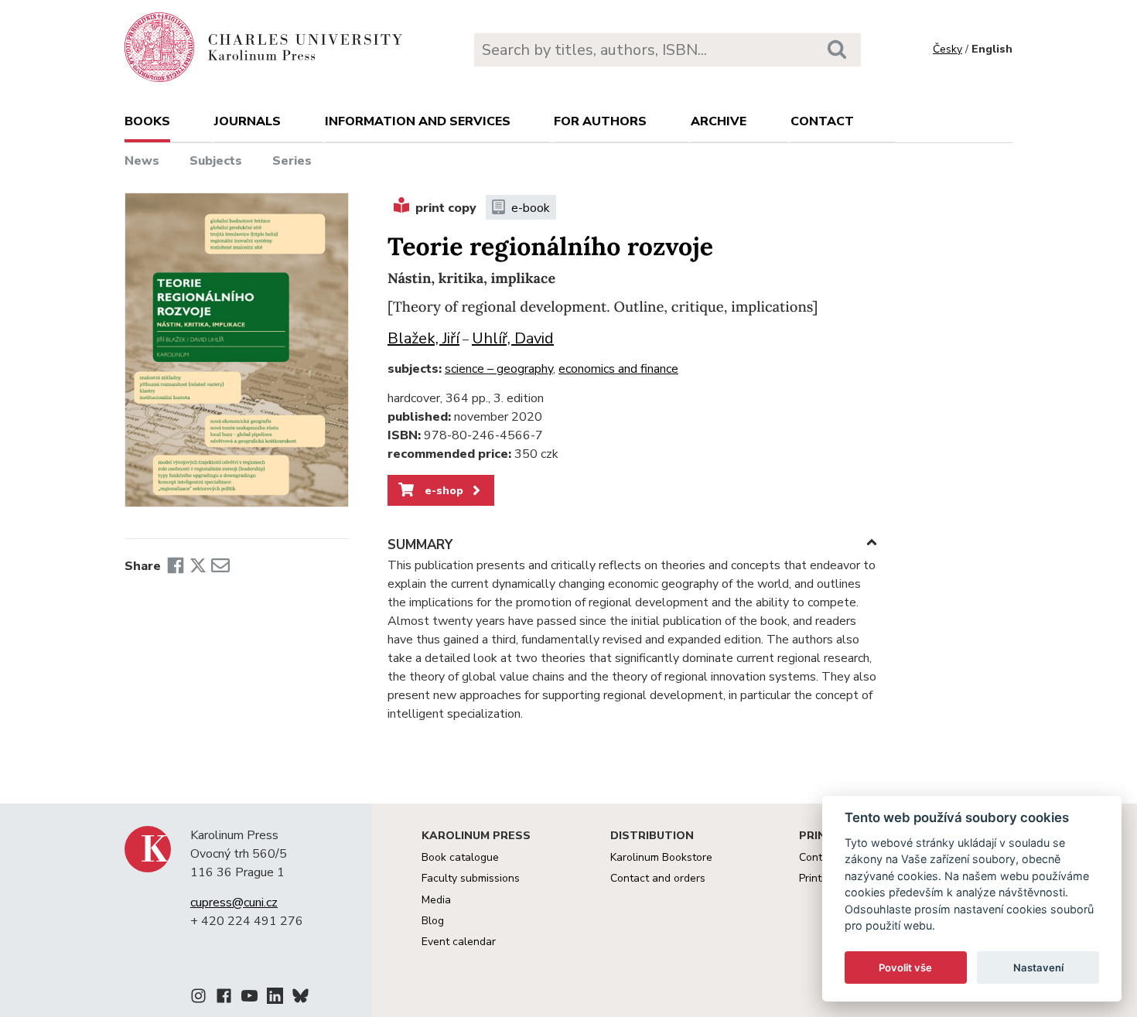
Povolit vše (905, 967)
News (142, 160)
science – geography (499, 368)
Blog (433, 920)
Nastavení (1038, 967)
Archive (718, 121)
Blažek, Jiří (423, 338)
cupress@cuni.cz (234, 902)
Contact (822, 121)
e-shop (442, 490)
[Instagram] (198, 998)
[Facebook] (175, 566)
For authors (600, 121)
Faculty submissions (471, 878)
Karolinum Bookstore (661, 857)
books (147, 121)
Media (436, 899)
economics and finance (618, 368)
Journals (247, 121)
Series (292, 160)
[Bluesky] (300, 998)
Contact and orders (657, 878)
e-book (530, 208)
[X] (198, 566)
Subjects (216, 160)
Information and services (417, 121)
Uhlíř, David (513, 338)
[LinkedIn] (275, 998)
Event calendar (459, 941)
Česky (947, 49)
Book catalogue (460, 857)
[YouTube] (249, 998)
